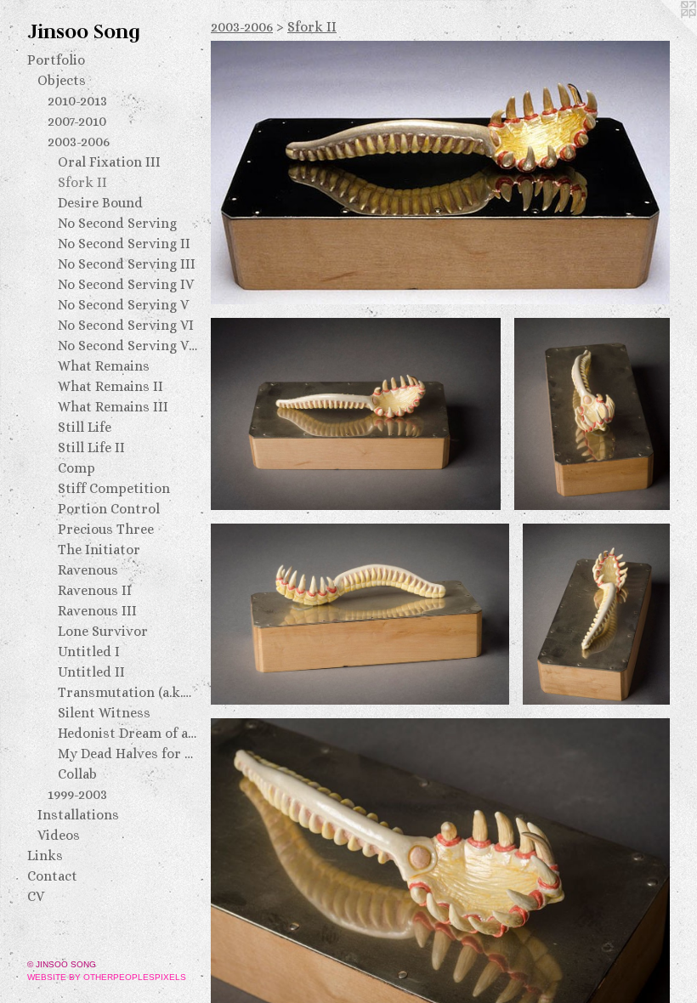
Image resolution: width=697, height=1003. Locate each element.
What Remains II (110, 386)
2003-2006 (79, 141)
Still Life (84, 427)
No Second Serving (117, 223)
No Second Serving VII (127, 345)
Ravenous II (95, 590)
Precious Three (106, 529)
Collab (77, 774)
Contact (52, 876)
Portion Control (109, 509)
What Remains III (113, 407)
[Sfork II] (440, 172)
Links (45, 855)
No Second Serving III (127, 264)
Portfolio (56, 60)
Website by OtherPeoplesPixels (106, 977)
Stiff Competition (114, 488)
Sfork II (82, 182)
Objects (61, 80)
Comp (76, 468)
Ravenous (88, 570)
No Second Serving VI (126, 325)
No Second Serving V (123, 305)
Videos (58, 835)
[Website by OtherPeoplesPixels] (663, 34)
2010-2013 (77, 101)
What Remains (104, 366)
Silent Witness (104, 713)
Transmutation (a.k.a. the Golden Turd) (127, 692)
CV (35, 896)
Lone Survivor (103, 631)
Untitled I (89, 651)
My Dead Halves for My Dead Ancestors (127, 753)
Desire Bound (100, 203)
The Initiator (99, 549)
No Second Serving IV (126, 284)
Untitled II (91, 672)
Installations (78, 815)
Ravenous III (97, 611)
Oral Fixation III (109, 162)
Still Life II (91, 447)
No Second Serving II (124, 243)
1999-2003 (77, 794)
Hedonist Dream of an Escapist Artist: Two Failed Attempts (127, 733)
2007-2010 (77, 121)
